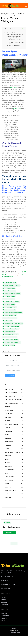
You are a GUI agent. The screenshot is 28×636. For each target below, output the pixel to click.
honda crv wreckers (9, 299)
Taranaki (7, 459)
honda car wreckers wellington (12, 285)
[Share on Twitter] (6, 351)
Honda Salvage (8, 320)
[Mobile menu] (25, 6)
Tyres (6, 473)
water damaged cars (11, 490)
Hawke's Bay (8, 431)
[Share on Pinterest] (8, 351)
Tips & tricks (8, 466)
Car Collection (14, 630)
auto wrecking (9, 410)
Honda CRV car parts (10, 296)
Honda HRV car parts (10, 304)
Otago (7, 448)
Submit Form (10, 375)
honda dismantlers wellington (12, 301)
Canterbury (8, 417)
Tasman (7, 462)
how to (7, 434)
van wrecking (9, 480)
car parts (7, 420)
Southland (8, 455)
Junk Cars (8, 438)
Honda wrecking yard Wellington (12, 342)
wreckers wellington (10, 345)
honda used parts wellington (12, 328)
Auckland (7, 406)
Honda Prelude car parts (11, 318)
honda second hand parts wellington (14, 323)
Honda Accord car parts (10, 282)
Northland (8, 445)
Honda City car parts (10, 288)
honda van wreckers (10, 331)
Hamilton (3, 599)
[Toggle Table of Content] (22, 28)
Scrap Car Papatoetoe (11, 527)
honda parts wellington (10, 315)
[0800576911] (23, 1)
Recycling (4, 618)
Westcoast (8, 497)
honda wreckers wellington (11, 339)
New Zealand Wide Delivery (14, 45)
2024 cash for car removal (13, 399)
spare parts (13, 87)
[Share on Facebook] (3, 351)
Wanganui (8, 487)
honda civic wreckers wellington (12, 293)
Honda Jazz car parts (10, 309)
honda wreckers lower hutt (11, 334)
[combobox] (6, 360)
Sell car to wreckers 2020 (12, 452)
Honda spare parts (12, 97)
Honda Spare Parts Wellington (12, 326)
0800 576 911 (9, 577)
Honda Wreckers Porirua (11, 337)
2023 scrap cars (10, 396)
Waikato (7, 483)
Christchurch (4, 604)
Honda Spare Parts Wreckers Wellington (11, 32)
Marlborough (9, 441)
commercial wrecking (11, 424)
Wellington (8, 494)
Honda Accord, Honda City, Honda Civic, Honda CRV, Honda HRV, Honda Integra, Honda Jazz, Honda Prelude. (16, 41)
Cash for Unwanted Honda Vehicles (15, 34)
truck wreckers (9, 469)
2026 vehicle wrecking (11, 403)
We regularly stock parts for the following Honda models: (14, 37)
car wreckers (17, 108)
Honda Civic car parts (10, 290)
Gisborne (7, 427)
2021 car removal (10, 389)
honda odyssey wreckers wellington (13, 312)
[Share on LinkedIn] (11, 351)
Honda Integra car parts (10, 307)
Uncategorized (9, 476)
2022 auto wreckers (11, 393)
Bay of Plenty (9, 413)
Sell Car (3, 620)
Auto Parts (4, 613)
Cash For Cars (5, 615)
